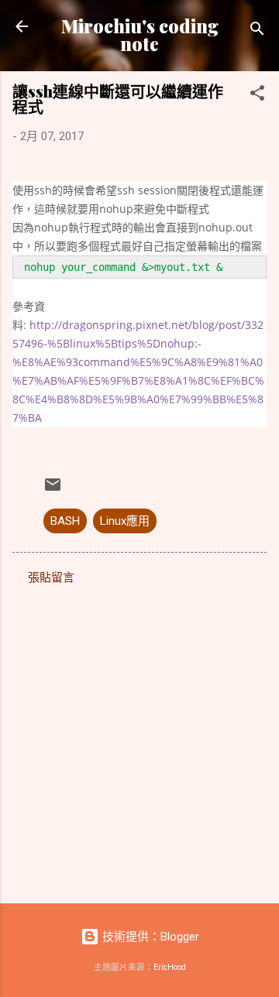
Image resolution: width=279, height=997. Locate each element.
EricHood (169, 967)
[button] (257, 96)
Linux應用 (125, 521)
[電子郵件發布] (52, 490)
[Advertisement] (139, 739)
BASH (65, 521)
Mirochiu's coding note (140, 35)
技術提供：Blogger (149, 937)
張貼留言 (51, 577)
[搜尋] (257, 31)
